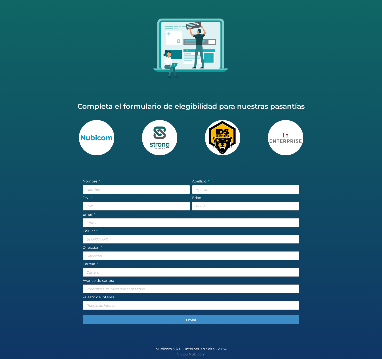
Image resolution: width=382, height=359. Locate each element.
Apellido (199, 181)
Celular (89, 231)
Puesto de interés (98, 297)
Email (88, 214)
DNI (86, 198)
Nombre (90, 181)
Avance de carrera (98, 281)
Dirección (91, 248)
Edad (196, 198)
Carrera (89, 264)
